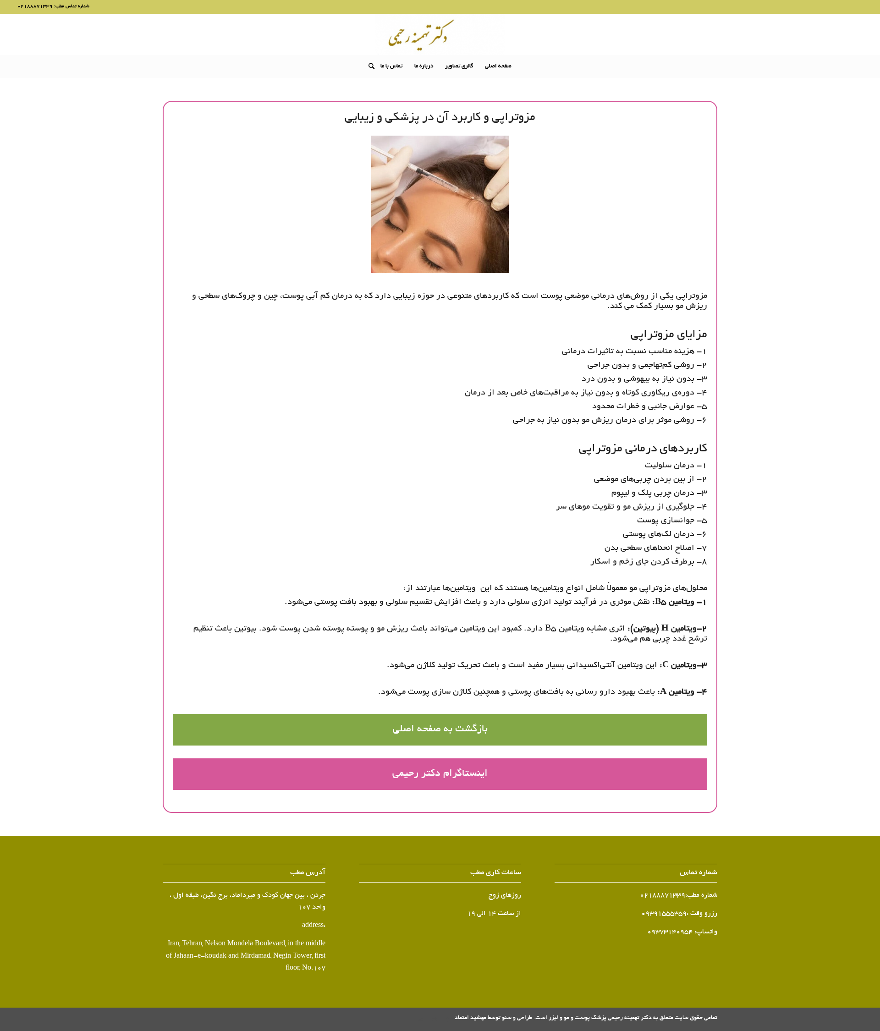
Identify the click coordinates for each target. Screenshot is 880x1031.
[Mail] (420, 1019)
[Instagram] (434, 1019)
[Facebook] (448, 1019)
